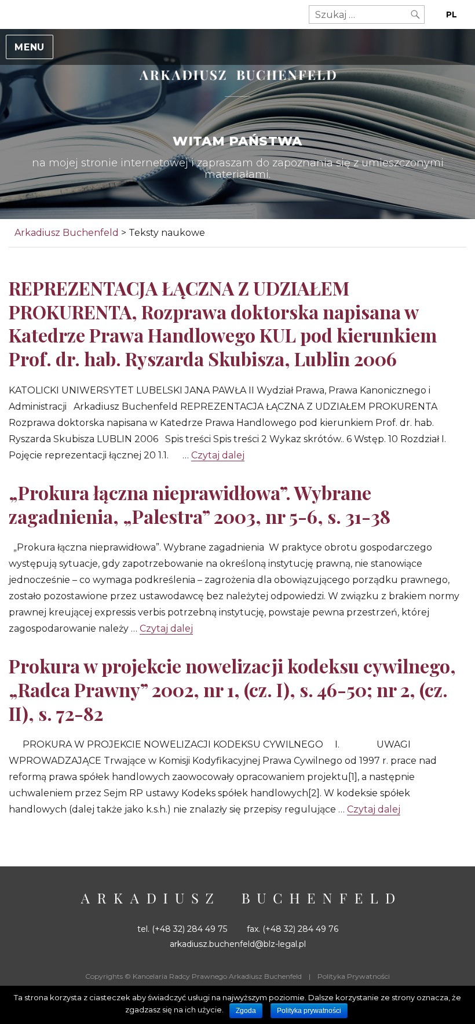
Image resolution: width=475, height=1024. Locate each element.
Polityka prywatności (309, 1011)
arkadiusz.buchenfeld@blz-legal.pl (238, 944)
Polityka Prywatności (353, 976)
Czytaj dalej (217, 455)
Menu (29, 47)
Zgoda (246, 1011)
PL (451, 14)
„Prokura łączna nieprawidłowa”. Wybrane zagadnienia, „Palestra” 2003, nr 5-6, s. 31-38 (199, 504)
